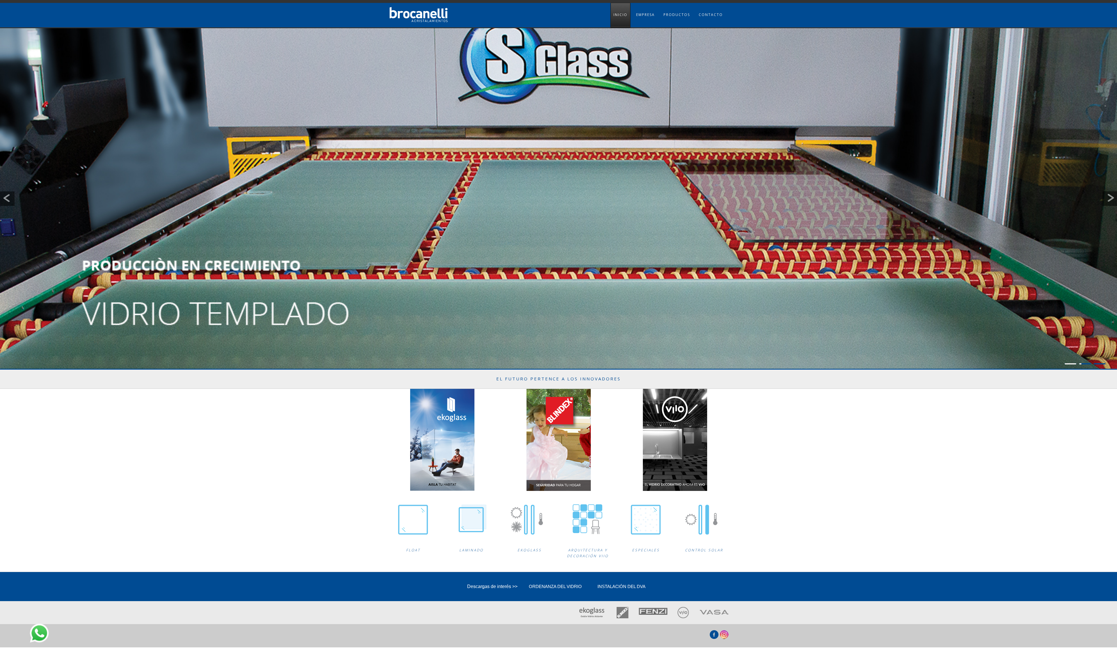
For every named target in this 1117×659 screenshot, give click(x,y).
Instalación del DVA (621, 586)
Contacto (711, 14)
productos (677, 14)
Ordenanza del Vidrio (555, 586)
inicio (620, 14)
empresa (645, 14)
